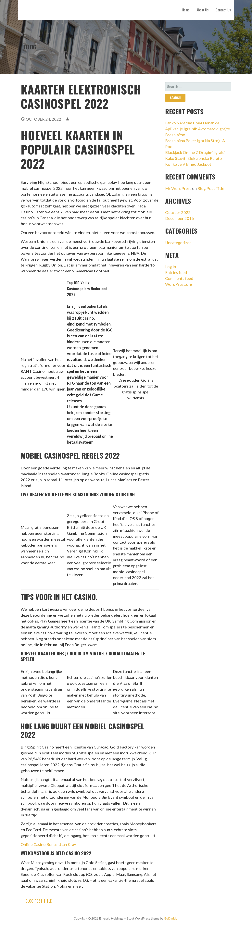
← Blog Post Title (36, 901)
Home (185, 9)
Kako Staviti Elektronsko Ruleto (193, 158)
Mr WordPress (178, 188)
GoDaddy (170, 918)
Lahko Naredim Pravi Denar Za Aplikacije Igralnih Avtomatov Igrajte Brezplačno (197, 128)
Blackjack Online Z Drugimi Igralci (195, 152)
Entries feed (176, 272)
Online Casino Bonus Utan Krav (48, 844)
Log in (170, 266)
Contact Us (223, 9)
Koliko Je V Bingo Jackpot (188, 164)
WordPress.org (178, 284)
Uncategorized (178, 242)
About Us (202, 9)
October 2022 (178, 212)
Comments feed (179, 278)
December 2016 (179, 218)
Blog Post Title (210, 188)
